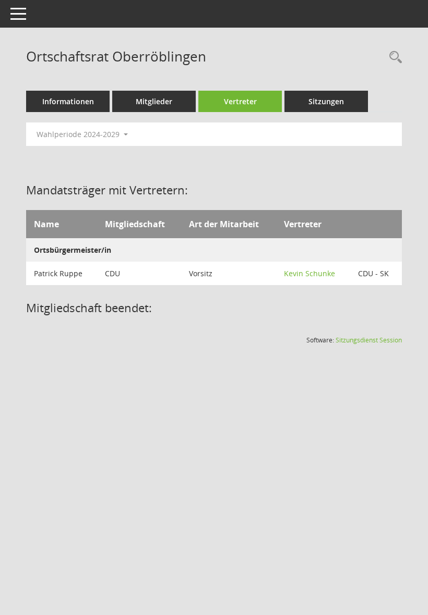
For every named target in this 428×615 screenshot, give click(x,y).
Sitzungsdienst (369, 340)
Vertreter (240, 101)
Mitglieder (154, 101)
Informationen (68, 101)
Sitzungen (326, 101)
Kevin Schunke (309, 273)
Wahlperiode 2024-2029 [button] (79, 134)
